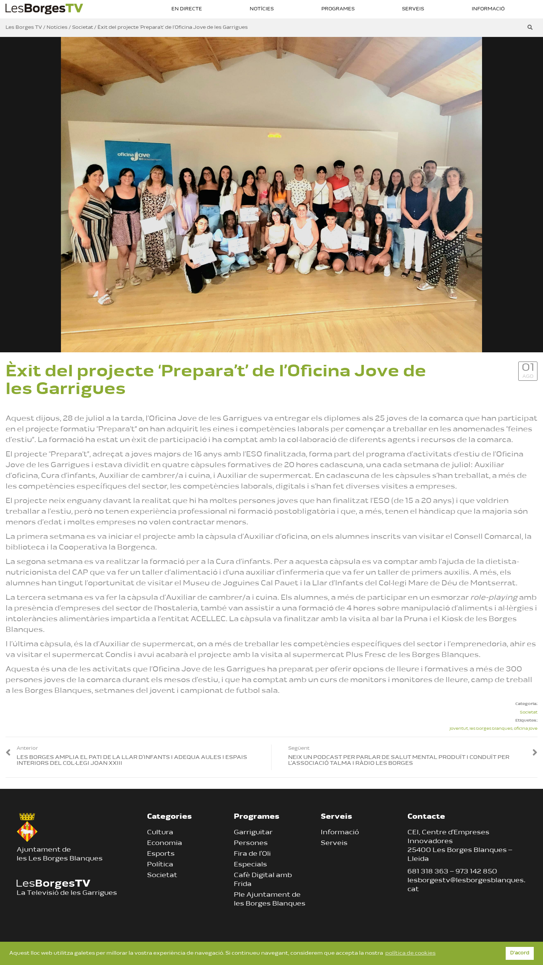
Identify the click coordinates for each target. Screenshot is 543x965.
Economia (164, 843)
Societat (528, 713)
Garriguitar (253, 832)
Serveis (413, 9)
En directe (186, 9)
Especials (250, 865)
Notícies (262, 9)
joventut (459, 729)
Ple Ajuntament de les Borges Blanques (269, 899)
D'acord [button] (519, 953)
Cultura (160, 832)
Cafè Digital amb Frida (263, 880)
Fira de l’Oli (252, 854)
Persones (251, 843)
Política (160, 865)
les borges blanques (490, 729)
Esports (161, 854)
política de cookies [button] (410, 953)
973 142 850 (476, 872)
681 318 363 (427, 872)
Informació (488, 9)
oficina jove (525, 729)
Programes (338, 9)
